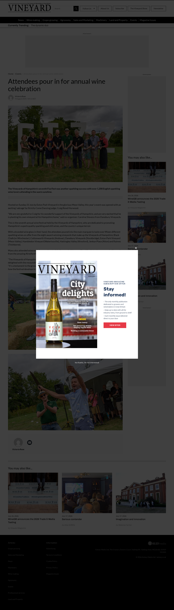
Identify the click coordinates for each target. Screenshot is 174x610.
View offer (115, 325)
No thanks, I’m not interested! (87, 362)
